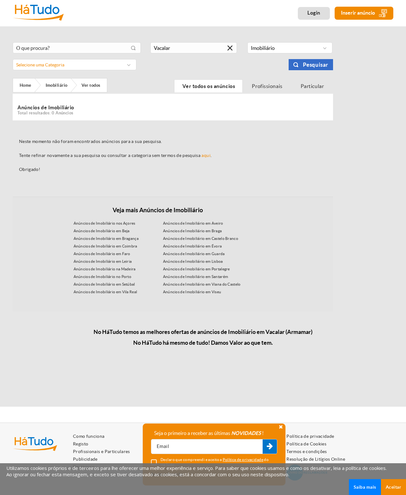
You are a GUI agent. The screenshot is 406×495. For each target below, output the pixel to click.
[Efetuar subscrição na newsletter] (270, 446)
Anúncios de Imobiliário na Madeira (105, 269)
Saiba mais (365, 487)
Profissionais (267, 86)
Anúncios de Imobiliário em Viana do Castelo (202, 284)
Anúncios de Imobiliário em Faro (102, 254)
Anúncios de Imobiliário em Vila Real (105, 292)
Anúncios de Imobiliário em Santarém (195, 277)
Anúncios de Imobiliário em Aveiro (193, 223)
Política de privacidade (310, 436)
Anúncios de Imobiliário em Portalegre (196, 269)
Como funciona (89, 436)
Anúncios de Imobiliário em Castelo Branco (200, 238)
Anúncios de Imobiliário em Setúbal (104, 284)
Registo (80, 443)
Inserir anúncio (358, 13)
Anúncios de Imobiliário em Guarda (194, 254)
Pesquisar (315, 65)
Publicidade (85, 459)
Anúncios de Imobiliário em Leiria (103, 261)
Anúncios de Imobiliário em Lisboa (193, 261)
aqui (205, 155)
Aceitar (393, 487)
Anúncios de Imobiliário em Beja (102, 231)
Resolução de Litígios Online (315, 459)
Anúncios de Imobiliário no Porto (103, 277)
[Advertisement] (368, 134)
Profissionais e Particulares (101, 451)
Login (313, 13)
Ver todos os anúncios (208, 86)
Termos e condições (306, 451)
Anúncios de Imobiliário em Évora (192, 246)
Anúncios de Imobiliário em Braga (192, 231)
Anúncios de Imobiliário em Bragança (106, 238)
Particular (313, 86)
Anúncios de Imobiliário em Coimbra (105, 246)
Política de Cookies (306, 443)
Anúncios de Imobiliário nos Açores (104, 223)
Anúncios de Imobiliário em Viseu (192, 292)
